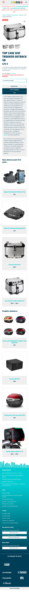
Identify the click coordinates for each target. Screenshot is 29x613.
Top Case (21, 15)
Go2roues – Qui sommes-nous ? (9, 501)
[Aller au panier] (19, 3)
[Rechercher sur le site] (21, 3)
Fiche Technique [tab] (14, 89)
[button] (24, 21)
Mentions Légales (6, 493)
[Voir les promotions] (14, 3)
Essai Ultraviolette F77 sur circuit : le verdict (12, 473)
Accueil (4, 15)
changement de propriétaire (18, 8)
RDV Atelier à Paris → (14, 548)
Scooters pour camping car (8, 520)
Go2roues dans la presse (7, 499)
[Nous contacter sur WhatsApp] (12, 3)
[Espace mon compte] (17, 3)
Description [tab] (14, 86)
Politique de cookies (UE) (8, 503)
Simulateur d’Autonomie (7, 481)
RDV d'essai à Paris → (14, 532)
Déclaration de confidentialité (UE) (10, 506)
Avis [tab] (14, 92)
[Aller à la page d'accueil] (8, 3)
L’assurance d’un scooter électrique (10, 523)
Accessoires (15, 15)
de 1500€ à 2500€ (6, 513)
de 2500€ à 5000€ (6, 516)
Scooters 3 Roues (6, 518)
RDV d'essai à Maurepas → (14, 537)
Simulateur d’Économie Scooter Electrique (11, 479)
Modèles (9, 15)
